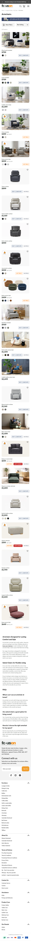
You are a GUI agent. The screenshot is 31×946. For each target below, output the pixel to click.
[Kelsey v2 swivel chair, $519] (15, 449)
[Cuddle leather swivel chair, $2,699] (15, 367)
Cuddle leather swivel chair (8, 377)
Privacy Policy (5, 860)
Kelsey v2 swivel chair (7, 459)
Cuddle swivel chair (6, 104)
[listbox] (22, 24)
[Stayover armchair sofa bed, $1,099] (15, 476)
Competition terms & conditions (9, 867)
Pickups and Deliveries (7, 897)
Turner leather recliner (7, 213)
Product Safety (5, 905)
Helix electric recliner (7, 241)
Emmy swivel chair (6, 159)
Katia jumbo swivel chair (8, 350)
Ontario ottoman (6, 540)
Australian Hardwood (7, 818)
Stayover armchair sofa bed (8, 486)
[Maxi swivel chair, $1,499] (15, 421)
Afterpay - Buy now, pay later (9, 872)
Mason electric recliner (7, 404)
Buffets (3, 793)
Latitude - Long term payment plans (10, 875)
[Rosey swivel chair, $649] (15, 612)
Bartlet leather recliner (7, 513)
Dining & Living (5, 788)
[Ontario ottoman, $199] (15, 530)
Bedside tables (5, 827)
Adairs (3, 927)
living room (5, 646)
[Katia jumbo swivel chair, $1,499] (15, 340)
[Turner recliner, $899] (15, 176)
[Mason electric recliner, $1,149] (15, 394)
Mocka (3, 929)
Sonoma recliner (5, 568)
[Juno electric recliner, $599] (15, 258)
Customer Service (6, 883)
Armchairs (4, 813)
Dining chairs (5, 808)
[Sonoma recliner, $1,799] (15, 558)
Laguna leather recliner (7, 595)
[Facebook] (11, 775)
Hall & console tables (7, 803)
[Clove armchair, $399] (15, 122)
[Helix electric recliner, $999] (15, 231)
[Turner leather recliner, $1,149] (15, 204)
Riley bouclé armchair (7, 50)
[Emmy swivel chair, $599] (15, 149)
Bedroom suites (5, 822)
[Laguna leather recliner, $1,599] (15, 585)
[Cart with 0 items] (24, 6)
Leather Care (5, 912)
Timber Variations (6, 845)
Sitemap (20, 934)
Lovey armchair (5, 77)
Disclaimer (4, 862)
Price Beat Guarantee (7, 853)
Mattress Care (5, 915)
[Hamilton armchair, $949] (15, 312)
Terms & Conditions (6, 855)
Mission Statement (6, 838)
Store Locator (5, 888)
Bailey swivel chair (6, 295)
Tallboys (3, 830)
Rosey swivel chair (6, 622)
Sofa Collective (5, 843)
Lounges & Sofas (6, 786)
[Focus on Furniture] (9, 743)
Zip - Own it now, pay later (8, 870)
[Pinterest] (20, 775)
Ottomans (4, 815)
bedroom (10, 646)
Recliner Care (5, 920)
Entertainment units (6, 795)
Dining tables (5, 798)
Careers (3, 885)
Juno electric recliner (7, 268)
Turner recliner (5, 186)
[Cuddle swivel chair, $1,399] (15, 95)
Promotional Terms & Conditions (9, 858)
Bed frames (4, 820)
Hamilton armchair (6, 322)
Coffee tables (5, 800)
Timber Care (5, 907)
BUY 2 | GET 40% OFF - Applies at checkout (15, 1)
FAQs (3, 895)
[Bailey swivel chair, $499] (15, 285)
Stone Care (4, 917)
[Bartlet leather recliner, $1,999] (15, 503)
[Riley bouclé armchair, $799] (15, 40)
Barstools (4, 810)
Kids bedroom (5, 825)
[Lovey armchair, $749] (15, 67)
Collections (4, 790)
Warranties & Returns (7, 865)
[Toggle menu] (28, 6)
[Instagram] (15, 775)
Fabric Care (4, 910)
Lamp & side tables (6, 805)
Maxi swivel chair (6, 431)
